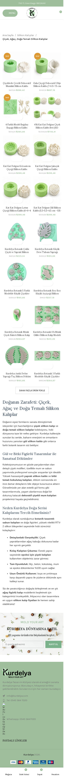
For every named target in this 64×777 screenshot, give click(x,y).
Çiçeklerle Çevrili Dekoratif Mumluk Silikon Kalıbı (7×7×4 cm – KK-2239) (17, 86)
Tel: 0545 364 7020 (17, 700)
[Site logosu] (32, 12)
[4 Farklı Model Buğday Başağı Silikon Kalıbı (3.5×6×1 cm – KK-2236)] (17, 107)
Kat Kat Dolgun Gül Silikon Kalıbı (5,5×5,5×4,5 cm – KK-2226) (47, 210)
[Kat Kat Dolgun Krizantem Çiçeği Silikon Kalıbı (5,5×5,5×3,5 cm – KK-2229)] (17, 149)
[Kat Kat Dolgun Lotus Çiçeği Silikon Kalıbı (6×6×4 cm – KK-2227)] (17, 190)
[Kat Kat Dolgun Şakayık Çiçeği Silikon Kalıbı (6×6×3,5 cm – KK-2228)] (47, 149)
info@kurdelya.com (17, 695)
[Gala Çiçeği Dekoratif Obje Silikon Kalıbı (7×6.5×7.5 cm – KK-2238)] (47, 66)
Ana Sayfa (8, 35)
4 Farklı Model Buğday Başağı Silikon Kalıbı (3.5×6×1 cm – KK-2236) (17, 127)
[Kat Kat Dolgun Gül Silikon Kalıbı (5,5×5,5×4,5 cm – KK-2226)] (47, 190)
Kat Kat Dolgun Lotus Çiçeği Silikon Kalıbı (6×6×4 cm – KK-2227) (17, 210)
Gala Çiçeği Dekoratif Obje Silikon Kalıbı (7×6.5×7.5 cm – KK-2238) (47, 86)
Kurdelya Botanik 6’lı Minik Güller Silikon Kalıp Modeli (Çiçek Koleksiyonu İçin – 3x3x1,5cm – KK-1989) (47, 336)
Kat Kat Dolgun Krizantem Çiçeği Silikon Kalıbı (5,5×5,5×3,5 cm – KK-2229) (17, 169)
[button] (14, 76)
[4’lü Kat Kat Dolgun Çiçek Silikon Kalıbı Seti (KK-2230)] (47, 107)
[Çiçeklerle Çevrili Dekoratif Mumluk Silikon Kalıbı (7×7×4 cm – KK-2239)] (17, 66)
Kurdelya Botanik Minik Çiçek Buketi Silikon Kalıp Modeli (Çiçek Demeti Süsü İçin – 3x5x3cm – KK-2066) (17, 336)
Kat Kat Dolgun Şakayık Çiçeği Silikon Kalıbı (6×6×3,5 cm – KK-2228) (47, 169)
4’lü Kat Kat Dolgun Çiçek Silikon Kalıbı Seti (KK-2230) (47, 127)
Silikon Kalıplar (25, 35)
